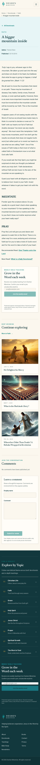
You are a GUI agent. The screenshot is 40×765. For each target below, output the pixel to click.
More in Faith (7, 333)
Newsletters (6, 749)
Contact (24, 738)
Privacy (24, 742)
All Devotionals (9, 25)
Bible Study (5, 746)
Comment (7, 500)
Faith (19, 13)
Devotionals (11, 13)
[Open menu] (36, 4)
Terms (24, 746)
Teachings (5, 742)
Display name (8, 491)
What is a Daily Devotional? (22, 259)
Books (24, 734)
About (4, 734)
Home (4, 13)
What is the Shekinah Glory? (16, 406)
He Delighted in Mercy (14, 370)
